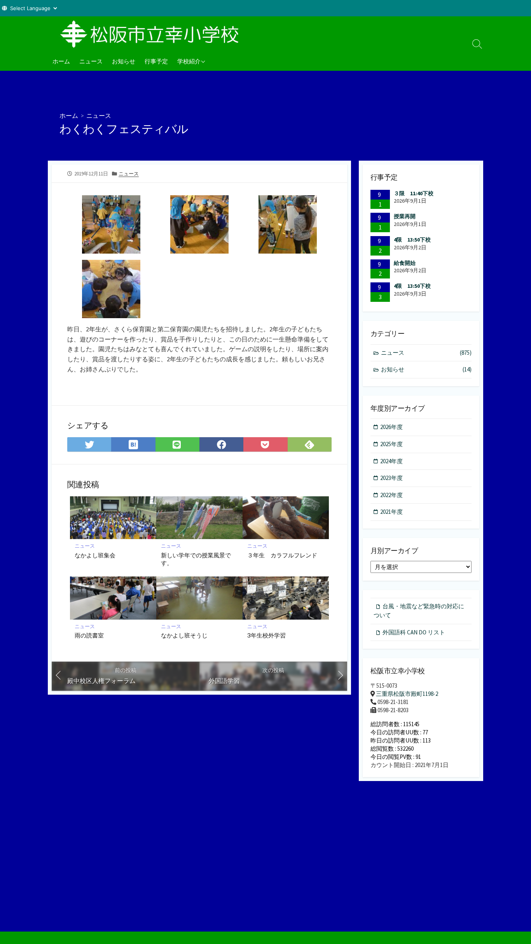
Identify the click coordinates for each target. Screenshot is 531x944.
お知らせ (123, 61)
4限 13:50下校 (412, 239)
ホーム (61, 61)
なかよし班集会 (95, 555)
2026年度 (391, 427)
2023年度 (391, 478)
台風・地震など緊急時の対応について (419, 610)
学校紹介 (189, 61)
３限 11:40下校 (413, 193)
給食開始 (405, 262)
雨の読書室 (89, 635)
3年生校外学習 (266, 635)
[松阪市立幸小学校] (153, 33)
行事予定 (156, 61)
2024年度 (391, 461)
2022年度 (391, 495)
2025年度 (391, 444)
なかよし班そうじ (184, 635)
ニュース (91, 61)
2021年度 (391, 511)
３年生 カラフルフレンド (282, 555)
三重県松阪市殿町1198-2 (407, 693)
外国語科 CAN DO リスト (414, 632)
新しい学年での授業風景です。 (196, 559)
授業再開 (405, 216)
